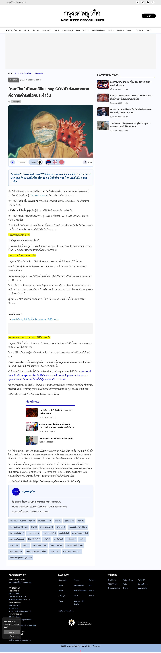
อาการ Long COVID (40, 545)
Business (45, 30)
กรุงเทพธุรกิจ (112, 583)
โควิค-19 (58, 520)
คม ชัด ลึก (141, 579)
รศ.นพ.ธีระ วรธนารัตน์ (80, 533)
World (85, 30)
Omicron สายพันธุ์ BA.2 (74, 545)
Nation (125, 583)
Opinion (138, 30)
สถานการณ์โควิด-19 (17, 533)
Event (148, 30)
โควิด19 (34, 527)
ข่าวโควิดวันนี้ (71, 539)
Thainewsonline (114, 588)
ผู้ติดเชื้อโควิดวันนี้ (34, 539)
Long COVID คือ (56, 545)
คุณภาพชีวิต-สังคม (24, 73)
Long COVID (14, 545)
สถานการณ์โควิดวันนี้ (17, 539)
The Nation (112, 579)
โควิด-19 (81, 520)
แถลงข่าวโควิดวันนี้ (49, 533)
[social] (137, 2)
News (129, 30)
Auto (78, 30)
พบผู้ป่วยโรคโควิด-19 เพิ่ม (78, 527)
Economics (23, 30)
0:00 (21, 162)
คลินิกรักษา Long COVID (72, 551)
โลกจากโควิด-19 (33, 533)
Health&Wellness (98, 30)
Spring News (142, 583)
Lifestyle (119, 30)
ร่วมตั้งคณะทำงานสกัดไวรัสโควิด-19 (22, 520)
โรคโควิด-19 (61, 527)
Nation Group (128, 579)
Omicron (26, 545)
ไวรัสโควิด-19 (69, 520)
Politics (111, 30)
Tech (55, 30)
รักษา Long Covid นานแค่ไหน (36, 551)
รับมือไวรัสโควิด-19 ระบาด (19, 527)
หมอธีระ (82, 539)
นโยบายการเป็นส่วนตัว (79, 603)
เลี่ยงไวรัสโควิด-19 (44, 520)
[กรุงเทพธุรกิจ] (11, 30)
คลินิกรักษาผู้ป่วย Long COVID (21, 557)
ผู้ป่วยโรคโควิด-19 (46, 527)
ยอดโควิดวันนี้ (64, 533)
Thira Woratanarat (39, 195)
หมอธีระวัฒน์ (58, 539)
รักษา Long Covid (16, 551)
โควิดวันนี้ (47, 539)
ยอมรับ (11, 632)
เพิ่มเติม (6, 627)
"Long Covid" (55, 551)
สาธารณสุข (39, 73)
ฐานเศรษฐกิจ (142, 588)
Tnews (125, 588)
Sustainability (67, 30)
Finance (35, 30)
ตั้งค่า (12, 636)
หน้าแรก (11, 73)
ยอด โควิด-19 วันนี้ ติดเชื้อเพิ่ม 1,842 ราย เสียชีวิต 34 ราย (36, 319)
